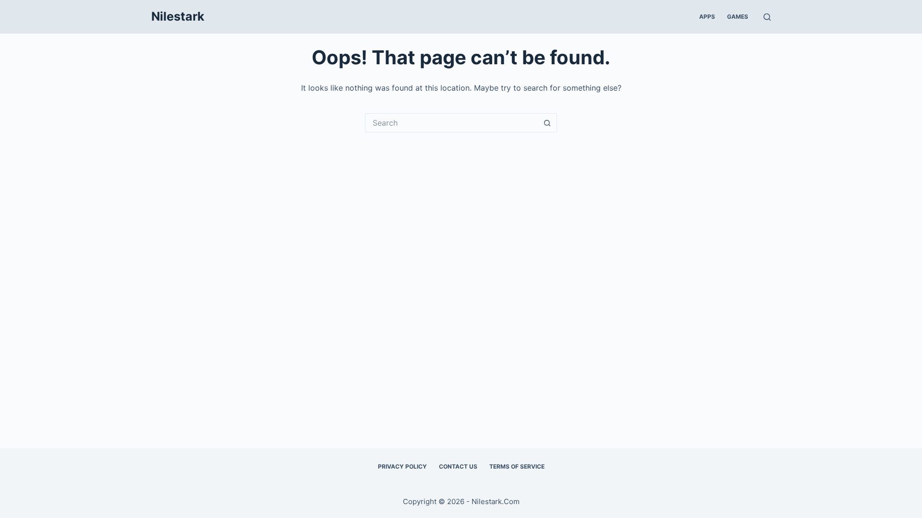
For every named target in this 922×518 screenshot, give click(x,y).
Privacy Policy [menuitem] (402, 466)
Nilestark (178, 16)
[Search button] (547, 122)
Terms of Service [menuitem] (517, 466)
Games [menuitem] (737, 16)
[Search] (767, 17)
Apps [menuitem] (707, 16)
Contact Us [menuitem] (458, 466)
